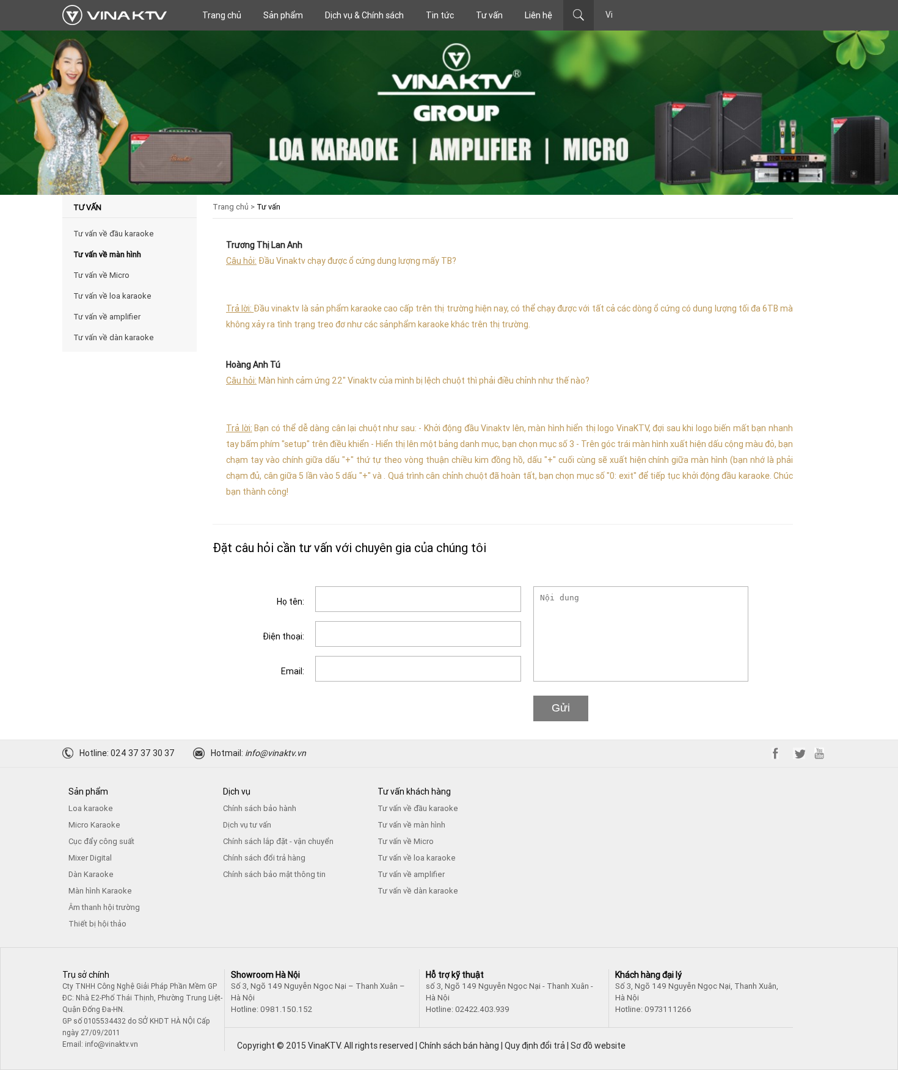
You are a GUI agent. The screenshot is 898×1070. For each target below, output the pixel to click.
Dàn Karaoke (91, 874)
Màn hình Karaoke (100, 891)
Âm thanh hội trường (104, 907)
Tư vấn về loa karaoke (112, 296)
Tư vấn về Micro (101, 275)
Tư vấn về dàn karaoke (113, 337)
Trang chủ (221, 15)
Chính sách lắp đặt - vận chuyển (278, 841)
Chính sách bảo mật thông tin (274, 874)
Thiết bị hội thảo (97, 924)
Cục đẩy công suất (101, 841)
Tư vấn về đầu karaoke (113, 233)
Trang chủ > (234, 207)
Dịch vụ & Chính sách (364, 15)
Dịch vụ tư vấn (247, 825)
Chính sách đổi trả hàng (264, 858)
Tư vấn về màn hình (107, 254)
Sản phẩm (283, 15)
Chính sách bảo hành (259, 808)
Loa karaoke (90, 808)
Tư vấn (489, 15)
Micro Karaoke (94, 825)
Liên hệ (538, 15)
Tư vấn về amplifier (107, 316)
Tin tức (440, 15)
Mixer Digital (90, 858)
